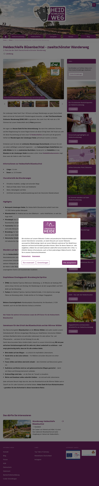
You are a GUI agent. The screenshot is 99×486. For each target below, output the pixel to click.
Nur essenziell (28, 262)
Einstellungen (42, 262)
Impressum (36, 256)
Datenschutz (26, 256)
